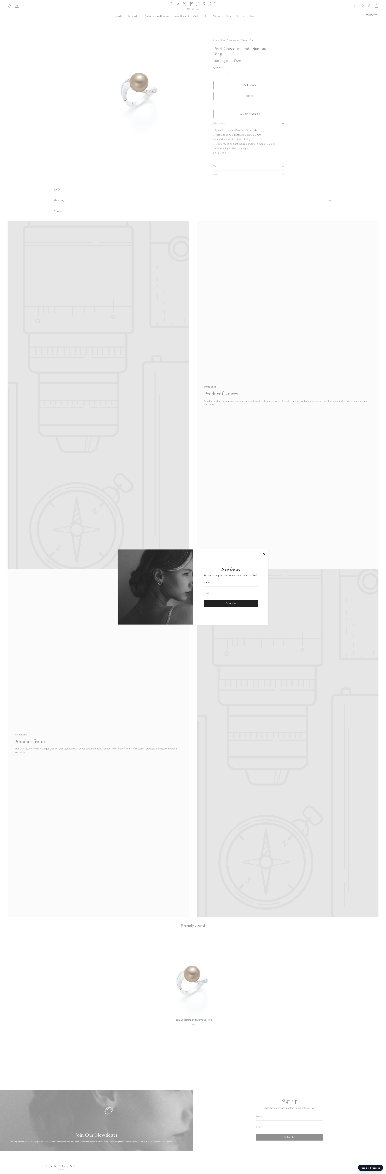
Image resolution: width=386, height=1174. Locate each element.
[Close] (263, 553)
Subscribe (231, 603)
